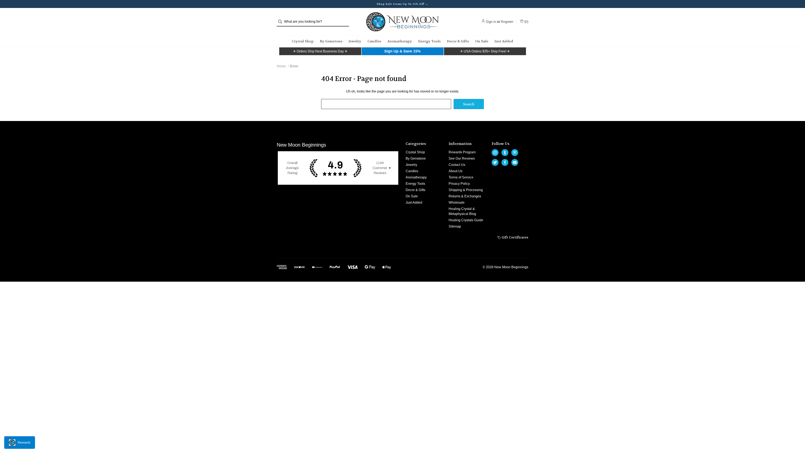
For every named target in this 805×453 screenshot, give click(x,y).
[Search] (281, 21)
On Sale (481, 41)
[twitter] (495, 162)
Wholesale (457, 202)
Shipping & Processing (466, 190)
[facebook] (505, 162)
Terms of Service (461, 177)
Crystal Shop (303, 41)
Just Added (504, 41)
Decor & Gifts (458, 41)
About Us (455, 171)
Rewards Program (462, 152)
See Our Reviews (462, 158)
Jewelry (355, 41)
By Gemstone (331, 41)
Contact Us (457, 165)
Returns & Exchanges (465, 196)
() (525, 21)
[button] (320, 51)
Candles (374, 41)
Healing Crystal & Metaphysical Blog (462, 211)
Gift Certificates (514, 237)
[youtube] (515, 162)
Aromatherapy (399, 41)
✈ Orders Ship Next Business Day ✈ (320, 51)
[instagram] (495, 152)
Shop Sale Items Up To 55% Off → (402, 4)
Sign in (491, 21)
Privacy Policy (459, 183)
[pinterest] (515, 152)
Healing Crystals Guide (466, 220)
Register (507, 21)
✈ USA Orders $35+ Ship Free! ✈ (485, 51)
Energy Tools (429, 41)
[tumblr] (505, 152)
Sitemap (455, 226)
